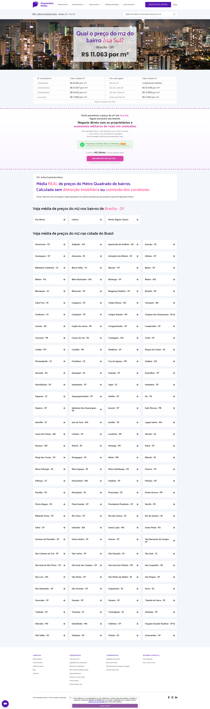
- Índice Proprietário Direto (44, 14)
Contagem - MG (115, 338)
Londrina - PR (115, 434)
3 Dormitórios (43, 92)
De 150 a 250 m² (116, 92)
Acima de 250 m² (117, 97)
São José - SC (151, 553)
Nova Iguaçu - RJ (80, 469)
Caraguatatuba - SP (117, 326)
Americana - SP (42, 244)
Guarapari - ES (78, 373)
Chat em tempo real (76, 684)
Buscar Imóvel (94, 4)
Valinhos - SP (114, 624)
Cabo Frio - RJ (41, 303)
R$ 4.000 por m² (150, 97)
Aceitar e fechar (105, 706)
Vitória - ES (113, 635)
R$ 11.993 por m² (78, 97)
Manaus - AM (41, 446)
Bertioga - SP (114, 279)
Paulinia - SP (114, 481)
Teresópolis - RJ (116, 612)
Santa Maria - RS (153, 527)
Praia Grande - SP (80, 504)
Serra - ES (149, 589)
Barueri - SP (114, 268)
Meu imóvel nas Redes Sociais (79, 670)
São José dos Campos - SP (84, 565)
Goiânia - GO (151, 361)
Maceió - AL (150, 434)
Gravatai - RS (41, 373)
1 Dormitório (42, 83)
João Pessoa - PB (153, 408)
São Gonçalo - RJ (116, 553)
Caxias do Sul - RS (80, 338)
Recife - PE (150, 504)
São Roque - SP (152, 577)
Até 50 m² (114, 83)
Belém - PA (40, 279)
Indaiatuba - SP (79, 385)
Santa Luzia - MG (116, 527)
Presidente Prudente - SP (120, 504)
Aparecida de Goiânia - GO (121, 244)
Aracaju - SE (151, 244)
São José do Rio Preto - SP (48, 565)
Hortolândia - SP (43, 385)
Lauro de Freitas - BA (45, 434)
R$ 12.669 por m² (151, 92)
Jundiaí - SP (113, 422)
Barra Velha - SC (79, 268)
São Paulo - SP (79, 577)
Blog (34, 670)
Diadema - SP (114, 349)
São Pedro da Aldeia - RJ (120, 577)
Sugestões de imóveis (113, 659)
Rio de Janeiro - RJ (154, 516)
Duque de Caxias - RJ (155, 349)
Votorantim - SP (153, 635)
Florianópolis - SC (43, 361)
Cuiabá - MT (41, 349)
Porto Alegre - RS (43, 504)
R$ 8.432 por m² (78, 83)
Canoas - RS (41, 326)
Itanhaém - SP (151, 385)
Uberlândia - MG (79, 624)
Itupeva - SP (41, 408)
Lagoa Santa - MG (153, 422)
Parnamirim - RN (80, 481)
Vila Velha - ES (42, 635)
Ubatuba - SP (151, 612)
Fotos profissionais (75, 673)
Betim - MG (150, 279)
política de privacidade (96, 701)
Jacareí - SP (113, 408)
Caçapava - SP (78, 303)
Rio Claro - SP (78, 516)
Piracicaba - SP (115, 492)
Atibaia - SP (150, 256)
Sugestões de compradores (78, 662)
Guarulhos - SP (152, 373)
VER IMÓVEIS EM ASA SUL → (105, 158)
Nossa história (37, 659)
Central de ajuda (38, 666)
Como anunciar (74, 659)
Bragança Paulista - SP (119, 291)
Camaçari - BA (151, 303)
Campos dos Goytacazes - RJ (158, 314)
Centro (75, 219)
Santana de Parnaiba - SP (47, 539)
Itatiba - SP (113, 396)
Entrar (175, 4)
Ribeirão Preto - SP (44, 516)
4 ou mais (41, 97)
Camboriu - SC (42, 314)
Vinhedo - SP (78, 635)
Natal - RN (113, 457)
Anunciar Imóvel (77, 4)
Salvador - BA (78, 527)
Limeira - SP (77, 434)
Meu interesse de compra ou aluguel (118, 666)
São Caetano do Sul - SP (46, 553)
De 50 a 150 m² (116, 88)
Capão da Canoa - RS (82, 326)
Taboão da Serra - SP (155, 600)
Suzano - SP (114, 600)
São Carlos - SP (79, 553)
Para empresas (147, 659)
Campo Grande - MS (117, 314)
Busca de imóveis (111, 662)
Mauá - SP (149, 446)
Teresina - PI (78, 612)
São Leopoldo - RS (154, 565)
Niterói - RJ (150, 457)
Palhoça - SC (41, 481)
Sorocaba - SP (42, 600)
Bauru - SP (150, 268)
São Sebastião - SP (44, 589)
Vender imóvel (63, 4)
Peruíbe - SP (41, 492)
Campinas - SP (78, 314)
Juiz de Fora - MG (80, 422)
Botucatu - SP (78, 291)
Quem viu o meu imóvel (77, 677)
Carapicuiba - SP (152, 326)
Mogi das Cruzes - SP (45, 457)
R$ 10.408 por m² (151, 87)
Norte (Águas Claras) (118, 219)
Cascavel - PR (41, 338)
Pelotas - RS (151, 481)
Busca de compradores (77, 666)
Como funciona (38, 662)
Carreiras (36, 673)
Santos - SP (113, 539)
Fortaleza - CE (78, 361)
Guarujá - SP (114, 373)
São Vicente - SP (80, 589)
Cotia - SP (149, 338)
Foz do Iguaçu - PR (117, 361)
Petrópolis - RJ (79, 492)
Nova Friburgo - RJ (44, 469)
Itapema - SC (41, 396)
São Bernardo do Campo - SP (157, 541)
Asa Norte (40, 219)
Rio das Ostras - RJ (117, 516)
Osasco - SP (150, 469)
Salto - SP (40, 527)
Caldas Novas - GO (117, 303)
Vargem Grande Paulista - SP (159, 624)
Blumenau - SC (42, 291)
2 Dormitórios (43, 88)
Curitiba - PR (78, 349)
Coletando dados (152, 83)
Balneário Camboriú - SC (47, 268)
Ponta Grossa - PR (153, 492)
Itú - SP (148, 396)
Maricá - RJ (77, 446)
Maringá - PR (114, 446)
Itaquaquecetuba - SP (82, 396)
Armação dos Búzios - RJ (120, 256)
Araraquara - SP (42, 256)
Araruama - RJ (78, 256)
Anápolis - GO (78, 244)
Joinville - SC (41, 422)
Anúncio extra (74, 680)
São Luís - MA (41, 577)
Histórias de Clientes (112, 4)
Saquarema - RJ (115, 589)
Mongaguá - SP (79, 457)
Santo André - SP (80, 539)
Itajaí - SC (112, 385)
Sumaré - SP (77, 600)
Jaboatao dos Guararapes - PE (84, 409)
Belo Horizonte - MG (82, 279)
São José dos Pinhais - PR (120, 565)
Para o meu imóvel (149, 662)
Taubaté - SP (41, 612)
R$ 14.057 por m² (79, 87)
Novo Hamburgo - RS (118, 469)
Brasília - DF (63, 14)
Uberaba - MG (41, 624)
